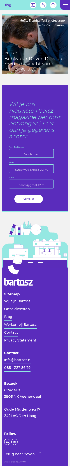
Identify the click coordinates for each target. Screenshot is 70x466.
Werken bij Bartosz (20, 324)
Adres (11, 162)
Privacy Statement (20, 340)
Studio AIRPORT (19, 462)
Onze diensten (17, 309)
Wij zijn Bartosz (17, 301)
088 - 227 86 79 (17, 367)
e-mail (11, 178)
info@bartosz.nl (17, 360)
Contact (11, 332)
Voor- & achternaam (17, 147)
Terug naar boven (20, 454)
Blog (8, 316)
